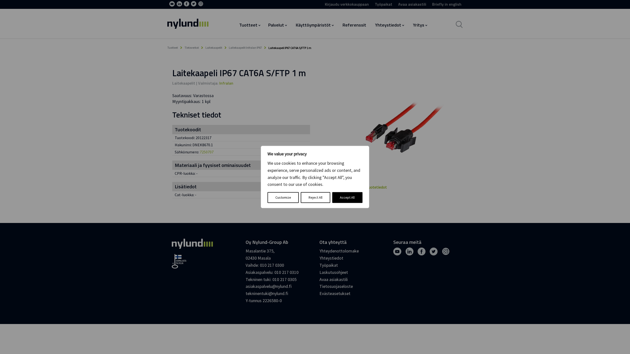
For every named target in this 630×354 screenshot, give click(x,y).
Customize (283, 197)
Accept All (347, 197)
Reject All (315, 197)
